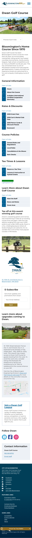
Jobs (5, 519)
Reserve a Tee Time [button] (14, 169)
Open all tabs (6, 85)
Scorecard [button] (10, 128)
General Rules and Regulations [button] (13, 143)
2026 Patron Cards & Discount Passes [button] (14, 124)
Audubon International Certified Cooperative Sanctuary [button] (15, 97)
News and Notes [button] (13, 202)
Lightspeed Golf (7, 182)
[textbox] (12, 40)
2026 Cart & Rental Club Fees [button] (15, 118)
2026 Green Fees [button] (13, 114)
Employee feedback (10, 506)
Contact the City (9, 504)
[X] (4, 437)
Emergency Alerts (10, 497)
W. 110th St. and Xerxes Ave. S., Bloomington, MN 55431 (12, 280)
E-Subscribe (8, 499)
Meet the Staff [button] (12, 198)
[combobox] (12, 40)
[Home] (13, 3)
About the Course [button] (13, 92)
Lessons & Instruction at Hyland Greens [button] (16, 173)
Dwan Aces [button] (11, 205)
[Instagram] (16, 437)
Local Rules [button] (11, 148)
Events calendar (9, 517)
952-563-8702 (9, 453)
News (6, 521)
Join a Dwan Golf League (13, 406)
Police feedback (9, 508)
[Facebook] (10, 437)
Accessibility (8, 515)
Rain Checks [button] (11, 154)
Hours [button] (9, 89)
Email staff (8, 456)
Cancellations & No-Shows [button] (16, 151)
